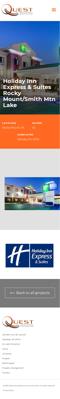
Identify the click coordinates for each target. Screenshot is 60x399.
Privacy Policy (8, 390)
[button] (54, 10)
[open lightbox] (32, 193)
